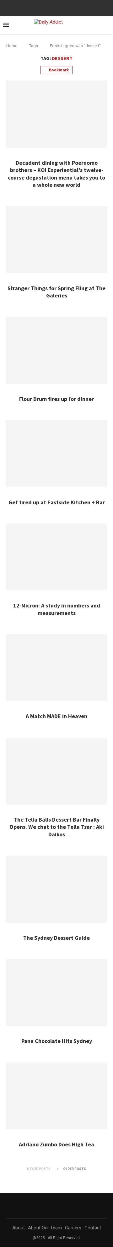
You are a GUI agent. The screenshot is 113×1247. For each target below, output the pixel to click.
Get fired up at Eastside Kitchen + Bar (56, 502)
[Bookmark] (107, 25)
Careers (73, 1228)
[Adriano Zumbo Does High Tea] (56, 1095)
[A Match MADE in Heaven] (56, 667)
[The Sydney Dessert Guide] (56, 889)
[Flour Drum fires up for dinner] (56, 350)
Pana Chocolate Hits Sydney (56, 1041)
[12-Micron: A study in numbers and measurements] (56, 557)
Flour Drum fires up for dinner (56, 398)
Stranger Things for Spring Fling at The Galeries (56, 292)
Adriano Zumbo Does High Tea (56, 1144)
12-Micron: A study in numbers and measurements (56, 609)
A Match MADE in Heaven (56, 716)
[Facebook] (54, 7)
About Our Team (45, 1228)
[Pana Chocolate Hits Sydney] (56, 992)
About (18, 1228)
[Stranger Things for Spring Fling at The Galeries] (56, 239)
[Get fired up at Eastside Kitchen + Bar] (56, 453)
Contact (92, 1228)
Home (11, 45)
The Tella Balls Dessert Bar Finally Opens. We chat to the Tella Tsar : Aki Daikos (56, 827)
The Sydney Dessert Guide (56, 937)
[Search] (96, 25)
